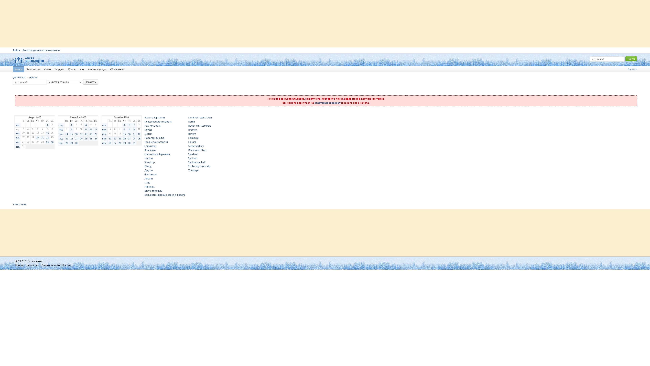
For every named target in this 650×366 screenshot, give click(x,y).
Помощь (19, 265)
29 (47, 142)
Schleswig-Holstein (199, 166)
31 (134, 143)
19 (91, 134)
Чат (82, 69)
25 (86, 138)
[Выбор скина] (632, 265)
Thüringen (193, 170)
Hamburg (193, 137)
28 (67, 143)
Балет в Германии (154, 117)
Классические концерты (158, 121)
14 (67, 134)
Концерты (150, 150)
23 (76, 138)
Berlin (191, 121)
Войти (16, 50)
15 (47, 133)
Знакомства (33, 69)
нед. (18, 125)
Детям (148, 133)
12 (91, 129)
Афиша (29, 57)
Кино (147, 182)
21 (42, 137)
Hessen (192, 142)
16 (76, 134)
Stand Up (149, 162)
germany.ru (19, 77)
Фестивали (150, 174)
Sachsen (192, 158)
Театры (148, 158)
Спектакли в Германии (157, 154)
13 (96, 129)
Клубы (148, 129)
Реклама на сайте (51, 265)
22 (47, 137)
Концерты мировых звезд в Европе (165, 194)
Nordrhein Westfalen (200, 117)
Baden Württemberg (199, 125)
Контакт (66, 265)
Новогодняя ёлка (154, 137)
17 (81, 134)
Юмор (147, 166)
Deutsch (632, 69)
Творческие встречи (156, 142)
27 (96, 138)
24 (81, 138)
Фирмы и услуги (97, 69)
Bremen (192, 129)
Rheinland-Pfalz (197, 150)
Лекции (148, 178)
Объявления (117, 69)
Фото (47, 69)
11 (86, 129)
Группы (72, 69)
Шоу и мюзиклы (153, 190)
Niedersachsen (196, 146)
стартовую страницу (328, 102)
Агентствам (19, 204)
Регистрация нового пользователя (41, 50)
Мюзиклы (149, 186)
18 (86, 134)
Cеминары (150, 146)
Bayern (192, 133)
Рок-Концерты (152, 125)
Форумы (59, 69)
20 (37, 137)
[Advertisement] (101, 23)
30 (52, 142)
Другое (148, 170)
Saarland (193, 154)
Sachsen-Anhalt (197, 162)
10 (134, 129)
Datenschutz (33, 265)
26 (91, 138)
